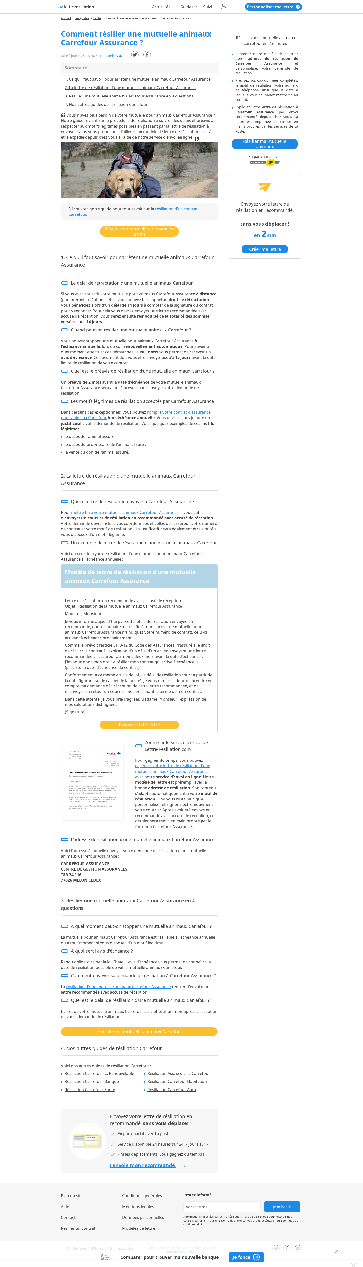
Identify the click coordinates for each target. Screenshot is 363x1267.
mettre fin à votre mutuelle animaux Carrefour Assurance (125, 512)
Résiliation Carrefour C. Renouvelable (99, 1073)
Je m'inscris (282, 1206)
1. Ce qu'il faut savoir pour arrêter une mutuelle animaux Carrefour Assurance (138, 79)
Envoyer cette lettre (139, 725)
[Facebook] (147, 54)
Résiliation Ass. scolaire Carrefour (178, 1073)
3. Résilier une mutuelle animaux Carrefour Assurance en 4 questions (129, 96)
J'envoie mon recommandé (143, 1165)
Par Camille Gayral (113, 55)
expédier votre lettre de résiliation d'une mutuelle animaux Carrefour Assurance (172, 768)
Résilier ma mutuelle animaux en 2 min (139, 231)
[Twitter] (135, 54)
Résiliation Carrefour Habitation (177, 1081)
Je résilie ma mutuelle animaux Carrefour (139, 1031)
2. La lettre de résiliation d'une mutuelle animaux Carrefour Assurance (130, 87)
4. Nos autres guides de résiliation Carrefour (106, 104)
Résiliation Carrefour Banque (92, 1081)
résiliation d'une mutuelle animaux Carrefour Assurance (118, 986)
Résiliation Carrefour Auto (171, 1089)
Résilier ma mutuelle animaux (264, 144)
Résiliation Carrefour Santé (90, 1089)
